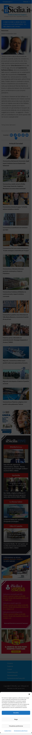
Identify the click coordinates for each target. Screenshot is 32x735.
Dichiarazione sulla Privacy (21, 730)
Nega (16, 719)
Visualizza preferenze (16, 726)
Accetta (16, 713)
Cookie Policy (7, 730)
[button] (29, 694)
